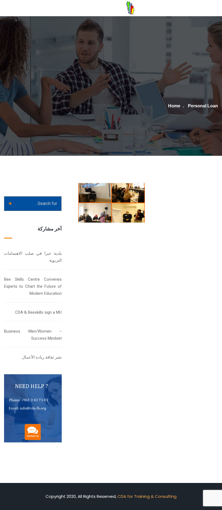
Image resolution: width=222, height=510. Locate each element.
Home (174, 106)
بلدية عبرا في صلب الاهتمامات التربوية (33, 257)
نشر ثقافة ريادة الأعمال (42, 357)
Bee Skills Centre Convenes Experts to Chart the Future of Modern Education (33, 286)
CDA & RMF (125, 207)
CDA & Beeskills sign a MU (38, 312)
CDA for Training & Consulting (147, 496)
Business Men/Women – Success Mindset (33, 335)
